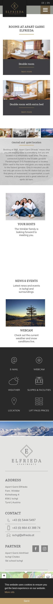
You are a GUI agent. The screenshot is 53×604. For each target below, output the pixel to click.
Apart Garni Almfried (16, 552)
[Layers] (48, 576)
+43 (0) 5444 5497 (24, 520)
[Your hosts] (26, 219)
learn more (26, 57)
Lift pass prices (39, 410)
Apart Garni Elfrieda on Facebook (35, 548)
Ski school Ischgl (14, 560)
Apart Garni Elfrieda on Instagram (44, 548)
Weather (14, 389)
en (48, 3)
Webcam (39, 369)
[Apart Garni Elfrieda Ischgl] (14, 12)
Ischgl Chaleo (12, 556)
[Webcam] (26, 325)
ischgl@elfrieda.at (23, 535)
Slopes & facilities (39, 389)
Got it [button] (26, 601)
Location (14, 410)
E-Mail (14, 369)
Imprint (9, 574)
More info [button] (9, 592)
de (43, 3)
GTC (17, 574)
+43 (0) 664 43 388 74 (26, 527)
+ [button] (4, 575)
